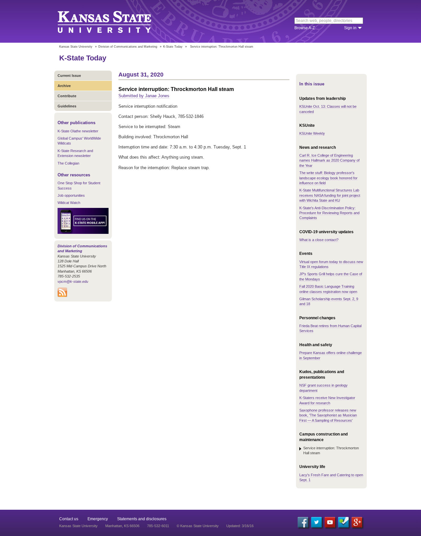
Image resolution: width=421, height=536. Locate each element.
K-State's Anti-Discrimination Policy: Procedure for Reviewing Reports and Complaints (329, 213)
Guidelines (67, 106)
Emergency (97, 519)
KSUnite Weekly (312, 133)
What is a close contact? (318, 240)
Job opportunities (71, 195)
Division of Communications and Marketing (127, 46)
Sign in (350, 28)
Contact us (68, 519)
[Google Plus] (357, 522)
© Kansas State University (198, 526)
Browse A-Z (304, 28)
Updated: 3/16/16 (240, 526)
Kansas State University (113, 21)
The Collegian (68, 163)
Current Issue (69, 76)
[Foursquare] (343, 522)
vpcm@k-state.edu (73, 281)
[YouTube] (330, 522)
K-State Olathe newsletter (78, 131)
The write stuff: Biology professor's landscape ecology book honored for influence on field (328, 178)
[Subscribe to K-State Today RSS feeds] (62, 296)
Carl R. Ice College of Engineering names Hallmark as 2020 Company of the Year (329, 160)
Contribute (67, 96)
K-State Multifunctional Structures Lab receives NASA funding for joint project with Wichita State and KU (329, 195)
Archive (64, 86)
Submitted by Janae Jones (143, 95)
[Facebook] (303, 522)
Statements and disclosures (141, 519)
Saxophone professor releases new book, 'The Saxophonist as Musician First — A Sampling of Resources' (328, 415)
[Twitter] (316, 522)
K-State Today (173, 46)
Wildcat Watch (69, 203)
